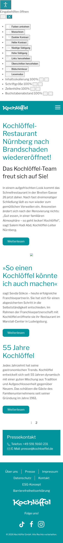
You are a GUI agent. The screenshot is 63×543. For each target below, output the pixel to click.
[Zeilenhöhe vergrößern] (38, 89)
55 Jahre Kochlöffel (18, 352)
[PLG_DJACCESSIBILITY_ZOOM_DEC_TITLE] (41, 79)
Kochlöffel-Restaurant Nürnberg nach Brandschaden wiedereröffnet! (27, 141)
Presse (30, 471)
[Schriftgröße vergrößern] (40, 84)
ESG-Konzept (31, 484)
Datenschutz (22, 478)
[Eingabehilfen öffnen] (5, 4)
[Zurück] (26, 423)
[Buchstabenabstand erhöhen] (50, 93)
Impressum (50, 471)
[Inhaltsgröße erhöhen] (46, 79)
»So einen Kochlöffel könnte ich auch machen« (30, 276)
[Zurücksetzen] (3, 17)
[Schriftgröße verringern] (35, 84)
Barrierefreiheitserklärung (31, 490)
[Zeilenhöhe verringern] (32, 89)
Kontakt (44, 478)
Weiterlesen (15, 241)
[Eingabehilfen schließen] (9, 17)
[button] (57, 108)
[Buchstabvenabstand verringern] (45, 93)
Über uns (11, 471)
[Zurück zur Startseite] (15, 108)
